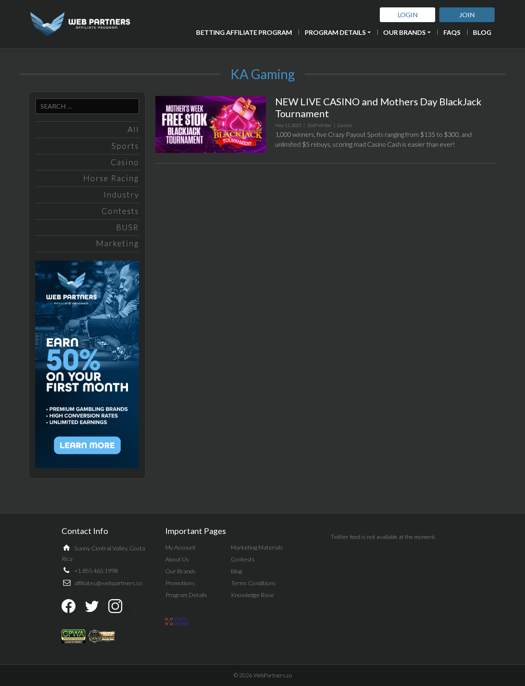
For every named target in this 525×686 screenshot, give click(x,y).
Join (467, 14)
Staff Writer (319, 125)
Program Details (335, 32)
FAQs (452, 32)
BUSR (127, 227)
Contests (120, 211)
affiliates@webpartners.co (108, 582)
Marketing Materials (257, 547)
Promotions (180, 582)
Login (407, 14)
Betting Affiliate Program (244, 32)
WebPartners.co (272, 675)
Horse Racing (111, 178)
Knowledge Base (252, 594)
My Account (180, 547)
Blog (482, 32)
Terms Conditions (253, 582)
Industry (121, 194)
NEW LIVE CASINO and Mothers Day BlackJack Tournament (378, 107)
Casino (125, 162)
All (133, 129)
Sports (125, 145)
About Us (177, 559)
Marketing (117, 243)
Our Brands (404, 32)
